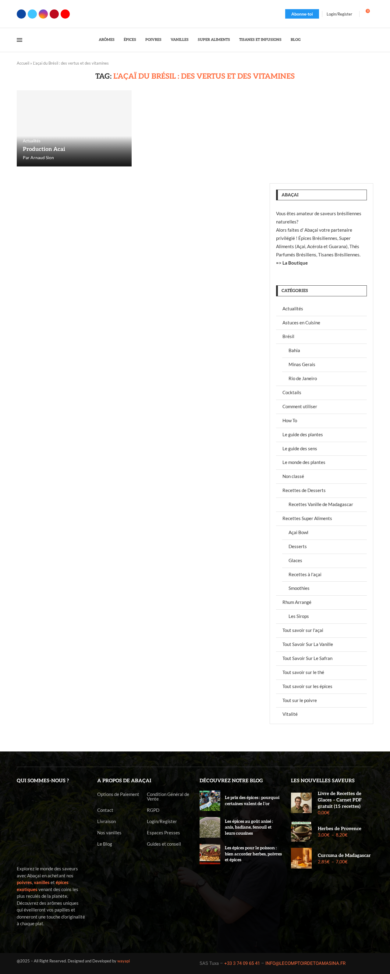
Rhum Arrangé (296, 602)
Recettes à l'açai (305, 574)
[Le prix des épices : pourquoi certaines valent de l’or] (210, 800)
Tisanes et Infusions (260, 39)
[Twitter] (32, 14)
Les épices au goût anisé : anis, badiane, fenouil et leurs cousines (249, 827)
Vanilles (180, 39)
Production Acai (44, 149)
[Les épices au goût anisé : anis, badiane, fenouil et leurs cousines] (210, 827)
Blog (296, 39)
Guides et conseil (164, 844)
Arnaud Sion (42, 157)
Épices (130, 39)
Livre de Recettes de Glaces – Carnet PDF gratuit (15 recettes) (340, 800)
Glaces (295, 560)
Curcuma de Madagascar (344, 855)
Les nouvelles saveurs (323, 781)
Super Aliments (214, 39)
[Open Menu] (19, 40)
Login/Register (162, 821)
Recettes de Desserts (304, 490)
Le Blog (104, 844)
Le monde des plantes (303, 462)
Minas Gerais (302, 364)
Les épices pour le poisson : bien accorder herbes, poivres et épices (253, 853)
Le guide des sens (299, 448)
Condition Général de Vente (168, 796)
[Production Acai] (74, 128)
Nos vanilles (109, 832)
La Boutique (295, 263)
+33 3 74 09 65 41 (242, 963)
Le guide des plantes (302, 434)
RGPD (153, 810)
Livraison (106, 821)
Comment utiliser (299, 406)
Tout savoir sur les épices (307, 686)
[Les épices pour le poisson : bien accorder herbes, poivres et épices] (210, 854)
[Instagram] (43, 14)
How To (289, 420)
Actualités (292, 308)
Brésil (288, 336)
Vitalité (290, 714)
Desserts (298, 546)
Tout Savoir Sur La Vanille (307, 644)
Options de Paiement (118, 794)
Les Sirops (299, 616)
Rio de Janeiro (303, 378)
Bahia (294, 350)
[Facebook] (21, 14)
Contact (105, 810)
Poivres (153, 39)
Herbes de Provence (339, 828)
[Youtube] (65, 14)
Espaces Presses (163, 832)
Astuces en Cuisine (301, 322)
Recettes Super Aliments (307, 518)
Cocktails (291, 392)
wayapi (123, 960)
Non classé (293, 476)
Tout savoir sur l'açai (302, 630)
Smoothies (299, 588)
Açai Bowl (298, 532)
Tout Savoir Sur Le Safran (307, 658)
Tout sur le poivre (299, 700)
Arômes (107, 39)
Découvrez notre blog (231, 781)
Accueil (23, 63)
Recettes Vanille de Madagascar (321, 504)
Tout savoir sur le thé (303, 672)
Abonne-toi (302, 13)
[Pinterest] (54, 14)
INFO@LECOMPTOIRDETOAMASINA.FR (305, 963)
